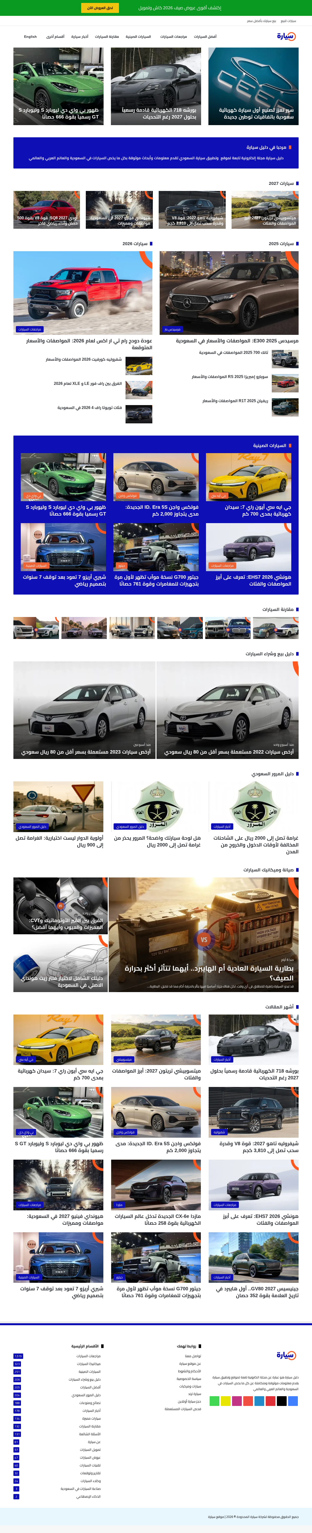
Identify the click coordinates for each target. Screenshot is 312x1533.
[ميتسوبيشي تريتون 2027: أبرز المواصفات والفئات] (265, 210)
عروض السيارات (90, 1457)
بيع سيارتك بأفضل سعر (261, 21)
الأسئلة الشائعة (90, 1434)
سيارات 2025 (281, 243)
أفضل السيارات (205, 37)
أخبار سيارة (79, 37)
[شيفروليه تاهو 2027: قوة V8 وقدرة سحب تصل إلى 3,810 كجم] (192, 210)
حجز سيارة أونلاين (189, 1401)
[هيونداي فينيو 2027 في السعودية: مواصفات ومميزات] (119, 210)
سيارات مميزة (91, 1418)
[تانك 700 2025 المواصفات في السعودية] (285, 359)
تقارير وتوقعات (90, 1473)
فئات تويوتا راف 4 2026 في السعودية (90, 408)
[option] (253, 86)
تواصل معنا (193, 1356)
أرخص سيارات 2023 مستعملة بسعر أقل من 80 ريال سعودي (86, 752)
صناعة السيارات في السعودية (81, 1488)
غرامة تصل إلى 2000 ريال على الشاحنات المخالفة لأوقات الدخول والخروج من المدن (256, 844)
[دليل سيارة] (286, 36)
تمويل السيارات (90, 1449)
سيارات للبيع (288, 21)
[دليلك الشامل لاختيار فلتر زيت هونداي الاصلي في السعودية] (60, 963)
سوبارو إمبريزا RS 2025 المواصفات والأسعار (230, 377)
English (30, 37)
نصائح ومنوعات (90, 1402)
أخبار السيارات (92, 1410)
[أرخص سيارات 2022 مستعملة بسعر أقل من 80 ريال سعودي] (227, 710)
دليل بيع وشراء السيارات (270, 653)
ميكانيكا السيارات (89, 1363)
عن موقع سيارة (190, 1363)
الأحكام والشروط (189, 1371)
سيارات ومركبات (190, 1386)
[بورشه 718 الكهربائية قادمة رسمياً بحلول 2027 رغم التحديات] (156, 86)
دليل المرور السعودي (273, 773)
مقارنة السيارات (107, 37)
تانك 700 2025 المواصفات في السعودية (233, 352)
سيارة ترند (194, 1394)
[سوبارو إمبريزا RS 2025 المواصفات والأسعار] (285, 383)
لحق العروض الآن (100, 8)
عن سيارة (94, 1441)
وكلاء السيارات (91, 1480)
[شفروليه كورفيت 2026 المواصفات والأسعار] (139, 366)
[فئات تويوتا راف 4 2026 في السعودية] (139, 414)
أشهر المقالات (279, 1007)
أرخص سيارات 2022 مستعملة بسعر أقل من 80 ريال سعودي (229, 752)
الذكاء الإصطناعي (88, 1496)
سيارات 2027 (281, 183)
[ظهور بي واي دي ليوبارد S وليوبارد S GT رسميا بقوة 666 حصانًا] (58, 86)
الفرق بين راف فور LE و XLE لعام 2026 (88, 383)
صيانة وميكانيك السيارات (269, 869)
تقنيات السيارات (90, 1465)
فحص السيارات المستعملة (183, 1409)
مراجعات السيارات (173, 37)
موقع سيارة (216, 1517)
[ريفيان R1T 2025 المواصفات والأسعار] (285, 407)
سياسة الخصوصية (189, 1378)
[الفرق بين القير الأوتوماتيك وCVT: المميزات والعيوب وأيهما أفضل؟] (60, 905)
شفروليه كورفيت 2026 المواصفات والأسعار (84, 359)
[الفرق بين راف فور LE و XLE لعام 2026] (139, 390)
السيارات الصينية (138, 37)
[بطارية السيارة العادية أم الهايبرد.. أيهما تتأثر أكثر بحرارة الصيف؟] (204, 934)
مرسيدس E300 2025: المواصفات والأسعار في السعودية (237, 340)
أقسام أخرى (55, 37)
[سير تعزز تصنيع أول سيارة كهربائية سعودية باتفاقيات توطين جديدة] (253, 86)
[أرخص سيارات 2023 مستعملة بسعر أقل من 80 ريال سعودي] (84, 710)
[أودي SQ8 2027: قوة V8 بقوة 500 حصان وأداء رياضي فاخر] (46, 210)
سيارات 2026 (135, 243)
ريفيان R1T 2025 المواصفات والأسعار (235, 401)
